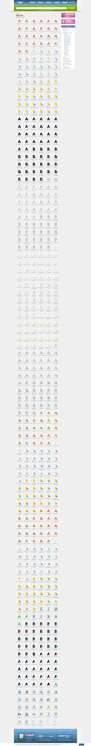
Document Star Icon (48, 62)
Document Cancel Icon (26, 84)
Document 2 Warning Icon (48, 84)
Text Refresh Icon (48, 31)
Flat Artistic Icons (67, 35)
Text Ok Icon (26, 38)
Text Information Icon (48, 39)
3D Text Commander (67, 64)
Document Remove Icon (19, 235)
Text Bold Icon (55, 611)
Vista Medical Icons (67, 45)
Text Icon (26, 23)
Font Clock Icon (19, 694)
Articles (61, 730)
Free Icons (48, 2)
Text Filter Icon (19, 46)
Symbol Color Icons (67, 36)
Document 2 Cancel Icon (41, 115)
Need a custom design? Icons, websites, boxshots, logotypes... (64, 739)
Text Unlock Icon (49, 23)
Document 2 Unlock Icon (48, 92)
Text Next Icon (19, 38)
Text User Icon (41, 23)
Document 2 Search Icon (26, 99)
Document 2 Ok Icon (48, 99)
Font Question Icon (41, 702)
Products (32, 2)
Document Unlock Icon (34, 62)
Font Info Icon (19, 701)
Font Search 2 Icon (19, 710)
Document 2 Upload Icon (34, 92)
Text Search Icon (34, 31)
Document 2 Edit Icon (19, 115)
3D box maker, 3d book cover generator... (29, 739)
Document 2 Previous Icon (41, 99)
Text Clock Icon (56, 46)
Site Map (71, 730)
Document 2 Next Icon (56, 99)
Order (45, 730)
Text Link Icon (41, 38)
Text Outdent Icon (55, 717)
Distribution (55, 730)
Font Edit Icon (34, 694)
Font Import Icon (56, 694)
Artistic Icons (66, 50)
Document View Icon (41, 54)
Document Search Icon (56, 62)
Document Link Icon (56, 69)
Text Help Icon (55, 38)
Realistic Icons (66, 47)
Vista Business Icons (67, 44)
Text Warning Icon (19, 24)
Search (71, 8)
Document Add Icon (41, 84)
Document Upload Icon (19, 62)
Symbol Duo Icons (67, 37)
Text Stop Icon (19, 31)
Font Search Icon (56, 701)
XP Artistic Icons (67, 49)
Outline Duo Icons (67, 40)
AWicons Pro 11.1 (66, 29)
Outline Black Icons (67, 41)
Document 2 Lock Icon (19, 107)
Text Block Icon (19, 53)
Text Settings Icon (41, 32)
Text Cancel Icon (49, 46)
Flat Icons (65, 34)
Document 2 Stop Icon (41, 92)
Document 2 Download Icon (34, 115)
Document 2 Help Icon (41, 107)
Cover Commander (67, 60)
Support (49, 730)
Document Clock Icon (19, 84)
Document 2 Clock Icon (26, 115)
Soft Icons (65, 46)
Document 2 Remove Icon (19, 333)
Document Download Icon (56, 77)
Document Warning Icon (48, 54)
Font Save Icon (48, 701)
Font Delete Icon (27, 694)
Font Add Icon (55, 686)
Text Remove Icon (48, 197)
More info (62, 744)
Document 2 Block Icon (48, 115)
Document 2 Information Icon (34, 107)
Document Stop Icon (27, 62)
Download (65, 2)
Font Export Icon (41, 694)
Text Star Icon (26, 31)
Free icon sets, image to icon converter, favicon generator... (45, 739)
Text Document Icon (33, 725)
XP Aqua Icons (66, 51)
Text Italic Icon (48, 611)
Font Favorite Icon (48, 695)
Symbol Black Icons (67, 38)
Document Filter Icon (34, 77)
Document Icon (34, 53)
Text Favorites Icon (34, 47)
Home (19, 730)
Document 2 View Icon (19, 92)
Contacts (66, 730)
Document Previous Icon (33, 69)
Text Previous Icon (55, 32)
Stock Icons (40, 2)
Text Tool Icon (48, 181)
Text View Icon (34, 23)
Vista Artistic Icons (67, 43)
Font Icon (56, 181)
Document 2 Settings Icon (19, 99)
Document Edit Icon (48, 77)
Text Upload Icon (56, 23)
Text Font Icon (34, 716)
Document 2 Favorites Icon (55, 107)
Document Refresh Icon (19, 69)
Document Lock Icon (48, 69)
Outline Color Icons (67, 39)
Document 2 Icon (56, 83)
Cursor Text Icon (19, 189)
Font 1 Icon (48, 709)
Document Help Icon (27, 77)
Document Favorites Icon (41, 77)
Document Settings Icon (41, 62)
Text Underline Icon (41, 612)
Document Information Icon (19, 77)
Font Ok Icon (34, 701)
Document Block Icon (34, 84)
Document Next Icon (41, 69)
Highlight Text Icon (19, 717)
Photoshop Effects (66, 67)
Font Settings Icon (26, 710)
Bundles (57, 2)
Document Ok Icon (26, 69)
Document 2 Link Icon (27, 107)
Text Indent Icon (41, 716)
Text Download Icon (41, 47)
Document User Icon (56, 54)
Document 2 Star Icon (56, 92)
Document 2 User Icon (26, 92)
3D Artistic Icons (67, 55)
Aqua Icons (66, 52)
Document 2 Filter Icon (48, 107)
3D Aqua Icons (66, 53)
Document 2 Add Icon (56, 115)
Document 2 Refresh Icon (34, 99)
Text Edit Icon (26, 46)
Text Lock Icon (34, 38)
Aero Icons (66, 48)
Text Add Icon (26, 53)
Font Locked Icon (26, 701)
